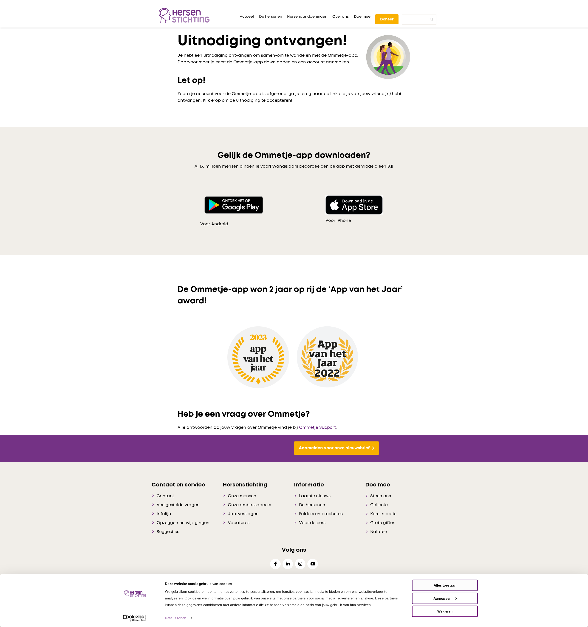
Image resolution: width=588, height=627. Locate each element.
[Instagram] (300, 564)
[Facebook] (275, 564)
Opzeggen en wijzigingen (183, 523)
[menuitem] (246, 16)
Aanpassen (442, 598)
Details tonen (175, 618)
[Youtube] (312, 564)
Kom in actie (383, 514)
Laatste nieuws (315, 496)
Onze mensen (242, 496)
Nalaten (378, 532)
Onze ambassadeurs (249, 505)
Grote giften (383, 523)
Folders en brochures (321, 514)
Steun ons (380, 496)
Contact (165, 496)
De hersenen (312, 505)
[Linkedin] (288, 564)
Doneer (387, 19)
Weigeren (444, 611)
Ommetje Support (317, 428)
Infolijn (164, 514)
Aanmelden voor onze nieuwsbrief (334, 448)
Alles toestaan (445, 585)
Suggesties (168, 532)
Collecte (379, 505)
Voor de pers (312, 523)
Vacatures (238, 523)
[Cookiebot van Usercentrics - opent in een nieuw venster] (134, 618)
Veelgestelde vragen (178, 505)
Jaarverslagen (243, 514)
